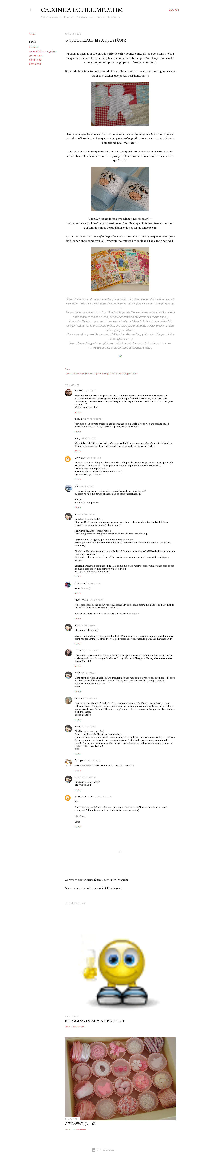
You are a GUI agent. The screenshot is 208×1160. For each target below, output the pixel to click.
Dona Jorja (81, 650)
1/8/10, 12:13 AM (89, 673)
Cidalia (78, 698)
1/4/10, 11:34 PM (89, 625)
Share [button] (32, 34)
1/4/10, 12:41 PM (94, 458)
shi (76, 486)
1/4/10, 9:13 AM (91, 390)
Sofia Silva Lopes (84, 796)
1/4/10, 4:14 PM (88, 514)
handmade (35, 59)
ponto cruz (35, 63)
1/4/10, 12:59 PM (86, 486)
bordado (34, 47)
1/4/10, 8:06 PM (97, 600)
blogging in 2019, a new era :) (94, 1020)
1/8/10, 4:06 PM (90, 698)
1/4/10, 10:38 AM (94, 419)
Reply (78, 412)
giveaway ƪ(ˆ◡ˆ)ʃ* (81, 1123)
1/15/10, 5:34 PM (93, 760)
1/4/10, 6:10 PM (94, 583)
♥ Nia (77, 514)
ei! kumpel (80, 583)
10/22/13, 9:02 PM (103, 796)
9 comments (78, 1027)
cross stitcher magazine (42, 51)
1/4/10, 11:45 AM (89, 438)
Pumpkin (80, 760)
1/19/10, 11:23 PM (89, 777)
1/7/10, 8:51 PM (94, 650)
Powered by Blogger (106, 1150)
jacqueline (80, 418)
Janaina (79, 390)
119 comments (79, 1129)
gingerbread (36, 55)
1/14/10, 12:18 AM (89, 726)
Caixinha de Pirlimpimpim (82, 9)
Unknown (80, 457)
